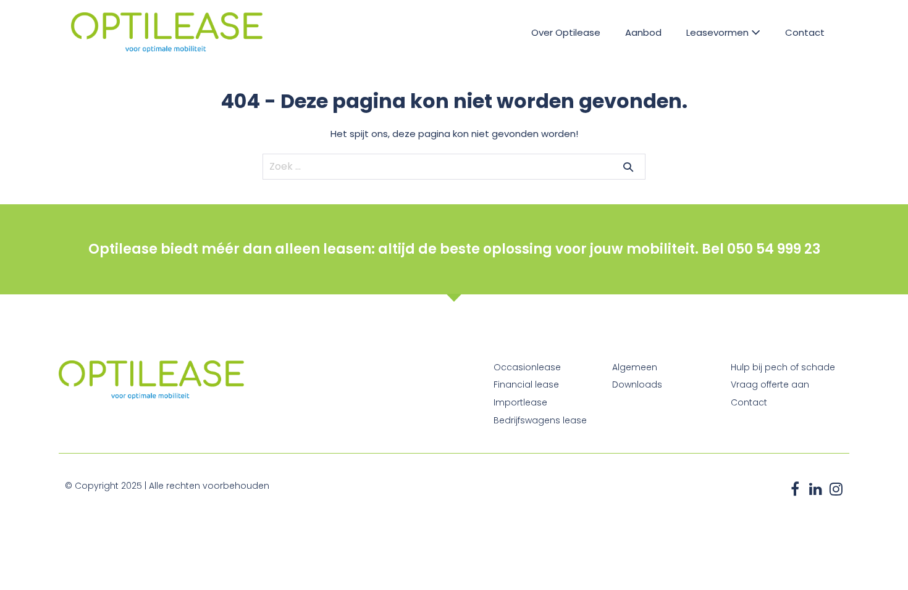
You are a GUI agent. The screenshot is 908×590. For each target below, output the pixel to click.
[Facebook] (795, 488)
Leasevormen (718, 32)
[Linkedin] (815, 488)
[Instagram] (835, 488)
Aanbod (643, 32)
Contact (805, 32)
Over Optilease (565, 32)
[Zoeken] (628, 167)
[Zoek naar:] (454, 166)
